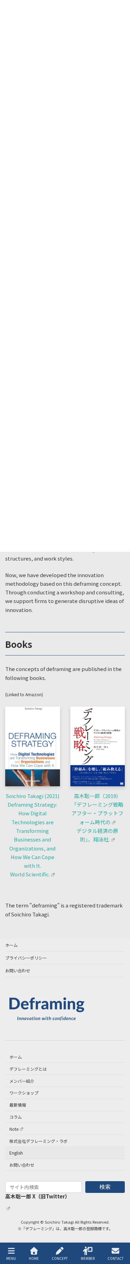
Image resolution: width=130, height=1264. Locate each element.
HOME (34, 1258)
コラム (15, 1117)
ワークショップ (23, 1093)
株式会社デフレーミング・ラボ (38, 1141)
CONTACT (115, 1258)
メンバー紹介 (21, 1081)
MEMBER (88, 1258)
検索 (105, 1187)
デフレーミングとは (28, 1069)
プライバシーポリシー (26, 958)
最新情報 (17, 1105)
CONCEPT (60, 1258)
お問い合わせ (17, 970)
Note (13, 1129)
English (16, 1153)
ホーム (11, 945)
